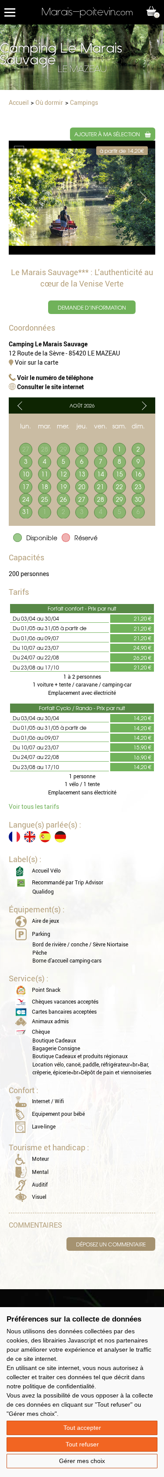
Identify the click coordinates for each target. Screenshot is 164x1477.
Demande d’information (92, 307)
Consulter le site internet (50, 387)
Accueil (19, 102)
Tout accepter (82, 1427)
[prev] (19, 405)
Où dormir (49, 102)
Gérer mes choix (82, 1460)
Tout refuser (82, 1444)
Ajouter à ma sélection (107, 134)
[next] (144, 405)
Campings (84, 102)
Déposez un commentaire (111, 1244)
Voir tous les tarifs (34, 806)
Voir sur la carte (36, 362)
